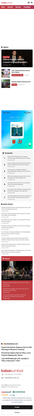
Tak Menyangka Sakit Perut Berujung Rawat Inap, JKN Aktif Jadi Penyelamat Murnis (19, 196)
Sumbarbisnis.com (11, 344)
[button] (29, 3)
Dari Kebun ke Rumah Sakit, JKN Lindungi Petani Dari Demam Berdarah (18, 183)
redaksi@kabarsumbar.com (11, 378)
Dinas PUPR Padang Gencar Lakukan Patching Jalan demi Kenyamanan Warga (18, 157)
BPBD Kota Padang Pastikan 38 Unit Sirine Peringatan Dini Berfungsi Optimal (18, 177)
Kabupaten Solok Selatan (17, 75)
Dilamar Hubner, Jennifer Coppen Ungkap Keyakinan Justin (15, 61)
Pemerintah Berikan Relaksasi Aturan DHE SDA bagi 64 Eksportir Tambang (16, 348)
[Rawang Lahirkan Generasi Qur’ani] (5, 83)
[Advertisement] (17, 27)
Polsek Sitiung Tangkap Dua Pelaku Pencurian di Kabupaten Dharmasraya (16, 289)
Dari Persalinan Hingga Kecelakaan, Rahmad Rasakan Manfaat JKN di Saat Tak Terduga (19, 170)
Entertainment (6, 57)
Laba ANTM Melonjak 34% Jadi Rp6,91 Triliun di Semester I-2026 (15, 360)
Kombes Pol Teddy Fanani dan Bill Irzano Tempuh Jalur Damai (16, 283)
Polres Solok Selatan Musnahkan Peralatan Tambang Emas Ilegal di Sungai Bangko (14, 295)
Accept (17, 407)
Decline (17, 412)
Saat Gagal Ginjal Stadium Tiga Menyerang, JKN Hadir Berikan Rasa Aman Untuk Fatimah (16, 251)
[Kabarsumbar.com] (6, 2)
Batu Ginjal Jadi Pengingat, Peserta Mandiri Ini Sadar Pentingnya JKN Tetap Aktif (19, 190)
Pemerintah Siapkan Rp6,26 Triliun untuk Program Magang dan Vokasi (16, 354)
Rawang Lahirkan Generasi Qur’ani (21, 81)
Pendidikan (14, 84)
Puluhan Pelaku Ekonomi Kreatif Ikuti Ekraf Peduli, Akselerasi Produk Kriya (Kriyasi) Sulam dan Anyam (19, 164)
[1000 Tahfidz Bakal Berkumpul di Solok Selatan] (5, 73)
